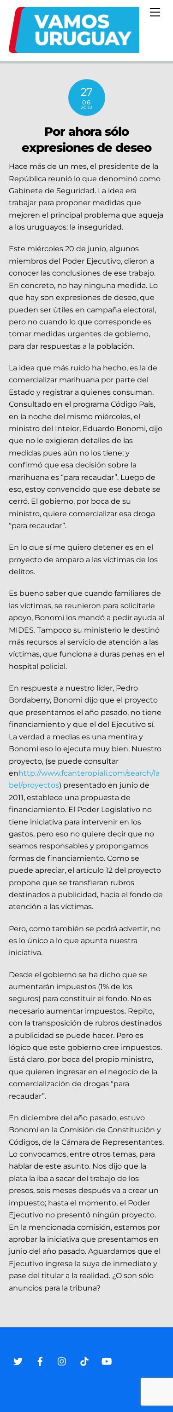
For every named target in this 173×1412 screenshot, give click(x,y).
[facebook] (40, 1360)
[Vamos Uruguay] (74, 49)
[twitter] (18, 1360)
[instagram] (62, 1360)
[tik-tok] (84, 1360)
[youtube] (106, 1360)
